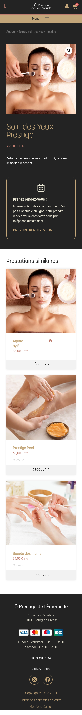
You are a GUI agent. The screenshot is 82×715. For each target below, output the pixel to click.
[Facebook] (48, 680)
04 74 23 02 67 (41, 658)
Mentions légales (41, 707)
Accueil (11, 32)
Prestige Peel (23, 448)
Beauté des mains (27, 554)
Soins (22, 32)
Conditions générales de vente (41, 700)
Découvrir (41, 364)
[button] (47, 18)
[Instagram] (34, 680)
